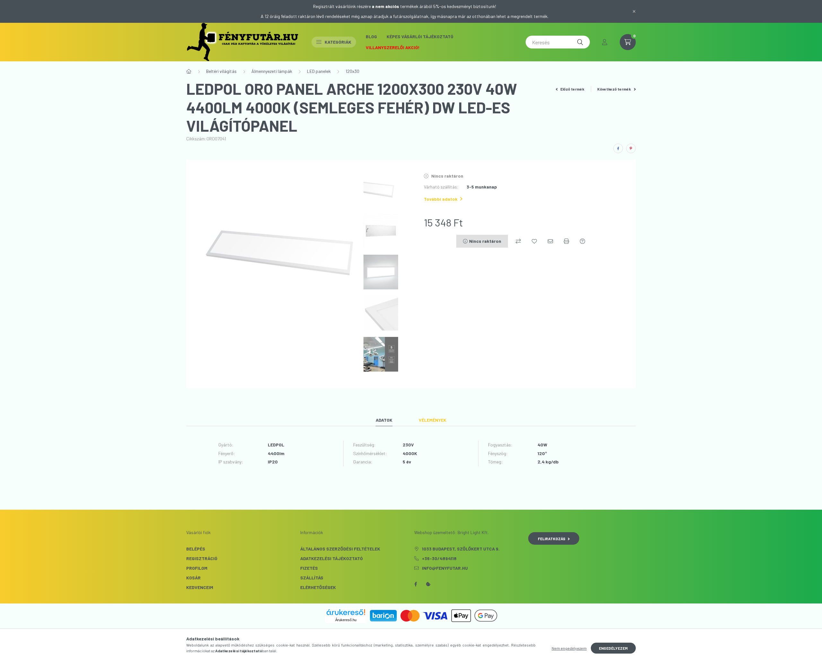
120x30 (352, 71)
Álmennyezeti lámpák (271, 71)
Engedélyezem (613, 648)
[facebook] (618, 148)
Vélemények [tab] (432, 420)
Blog (371, 36)
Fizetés (309, 568)
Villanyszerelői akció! (393, 47)
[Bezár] (634, 11)
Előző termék (572, 89)
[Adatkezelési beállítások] (428, 584)
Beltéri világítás (221, 71)
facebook (415, 584)
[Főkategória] (188, 71)
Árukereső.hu (345, 620)
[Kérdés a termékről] (582, 241)
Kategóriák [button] (338, 42)
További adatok (441, 199)
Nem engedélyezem (569, 648)
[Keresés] (580, 42)
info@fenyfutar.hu (445, 568)
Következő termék (614, 89)
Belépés (195, 548)
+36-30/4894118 (439, 558)
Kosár (193, 577)
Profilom (196, 568)
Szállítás (311, 577)
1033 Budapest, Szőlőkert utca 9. (461, 548)
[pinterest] (631, 148)
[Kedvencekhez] (534, 241)
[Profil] (605, 42)
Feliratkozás (551, 538)
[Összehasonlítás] (518, 241)
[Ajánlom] (550, 241)
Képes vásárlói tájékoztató (420, 36)
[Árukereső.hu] (346, 612)
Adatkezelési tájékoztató (331, 558)
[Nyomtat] (566, 241)
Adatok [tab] (384, 420)
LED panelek (319, 71)
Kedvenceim (199, 587)
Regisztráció (201, 558)
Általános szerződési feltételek (340, 548)
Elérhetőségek (318, 587)
